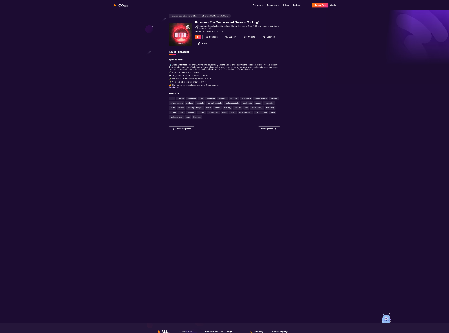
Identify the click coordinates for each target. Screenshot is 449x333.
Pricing (286, 5)
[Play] (198, 37)
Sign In (333, 5)
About (172, 52)
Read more (174, 87)
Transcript (183, 52)
